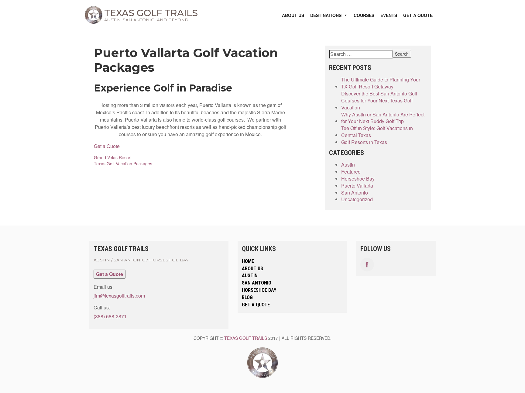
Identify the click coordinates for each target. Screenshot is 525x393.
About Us (293, 15)
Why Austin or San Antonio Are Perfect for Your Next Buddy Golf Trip (382, 118)
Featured (351, 171)
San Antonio (354, 192)
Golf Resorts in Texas (364, 142)
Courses (364, 15)
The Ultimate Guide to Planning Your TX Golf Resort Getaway (380, 83)
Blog (247, 297)
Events (388, 15)
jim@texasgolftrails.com (119, 295)
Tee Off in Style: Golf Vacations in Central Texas (377, 132)
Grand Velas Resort (113, 157)
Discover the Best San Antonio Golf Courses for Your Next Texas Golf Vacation (379, 100)
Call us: (102, 307)
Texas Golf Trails (245, 338)
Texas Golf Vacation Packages (123, 163)
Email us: (104, 286)
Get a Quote (418, 15)
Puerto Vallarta (357, 185)
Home (248, 261)
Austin (348, 164)
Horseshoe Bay (358, 178)
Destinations (325, 15)
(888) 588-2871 (110, 316)
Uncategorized (357, 199)
